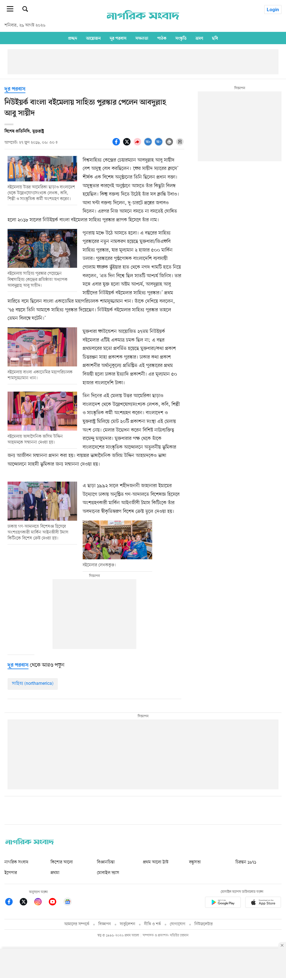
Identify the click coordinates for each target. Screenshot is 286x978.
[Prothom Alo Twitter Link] (26, 902)
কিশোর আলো (62, 862)
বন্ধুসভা (195, 862)
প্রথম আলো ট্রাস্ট (155, 862)
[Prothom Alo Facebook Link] (11, 902)
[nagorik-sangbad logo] (29, 843)
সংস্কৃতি (181, 38)
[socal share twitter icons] (127, 144)
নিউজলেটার (203, 924)
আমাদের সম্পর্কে (76, 924)
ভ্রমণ (199, 38)
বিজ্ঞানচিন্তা (106, 862)
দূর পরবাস (118, 38)
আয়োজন (93, 38)
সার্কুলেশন (127, 924)
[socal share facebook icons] (117, 144)
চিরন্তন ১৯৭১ (245, 862)
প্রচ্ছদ (72, 38)
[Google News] (68, 903)
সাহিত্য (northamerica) (32, 684)
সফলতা (141, 38)
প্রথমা (55, 873)
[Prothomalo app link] (222, 903)
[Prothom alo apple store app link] (263, 903)
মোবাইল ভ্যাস (108, 873)
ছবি (215, 38)
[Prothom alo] (143, 22)
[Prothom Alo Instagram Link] (41, 902)
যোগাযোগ (177, 924)
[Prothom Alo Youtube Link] (55, 902)
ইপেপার (10, 873)
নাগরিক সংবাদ (16, 862)
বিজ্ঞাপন (104, 924)
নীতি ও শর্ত (152, 924)
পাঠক (161, 38)
